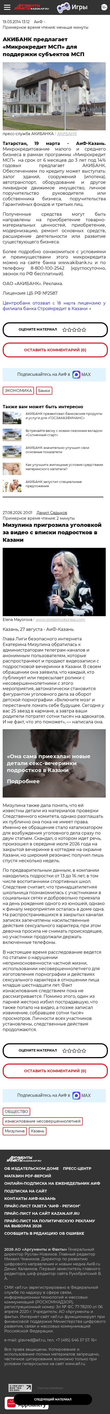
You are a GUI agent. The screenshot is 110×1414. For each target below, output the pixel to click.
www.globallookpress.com (60, 619)
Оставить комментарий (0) (55, 350)
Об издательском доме (31, 1168)
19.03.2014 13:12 (16, 21)
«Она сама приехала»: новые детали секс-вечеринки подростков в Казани (49, 763)
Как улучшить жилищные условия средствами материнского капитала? (64, 467)
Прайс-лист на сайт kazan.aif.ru (42, 1213)
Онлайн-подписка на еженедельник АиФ (52, 1183)
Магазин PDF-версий (27, 1176)
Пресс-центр (77, 1168)
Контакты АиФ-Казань (30, 1198)
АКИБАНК (67, 133)
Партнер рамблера (50, 1388)
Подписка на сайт (25, 1191)
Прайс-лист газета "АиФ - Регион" (42, 1206)
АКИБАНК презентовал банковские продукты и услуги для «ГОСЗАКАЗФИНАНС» (64, 416)
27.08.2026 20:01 (17, 512)
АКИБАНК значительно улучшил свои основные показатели (57, 450)
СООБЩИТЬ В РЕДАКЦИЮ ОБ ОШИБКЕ (44, 1233)
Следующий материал (53, 1399)
